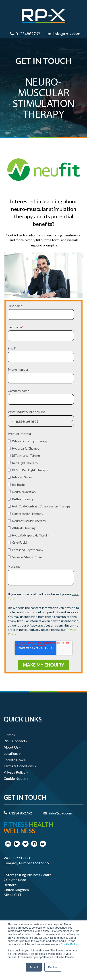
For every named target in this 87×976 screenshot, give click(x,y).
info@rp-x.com (67, 34)
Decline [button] (53, 967)
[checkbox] (42, 498)
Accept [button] (34, 967)
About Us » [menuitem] (12, 747)
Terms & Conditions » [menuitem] (20, 766)
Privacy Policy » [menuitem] (16, 772)
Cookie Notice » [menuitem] (16, 778)
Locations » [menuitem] (12, 753)
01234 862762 (20, 813)
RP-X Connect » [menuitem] (16, 741)
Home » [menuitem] (10, 734)
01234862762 (28, 34)
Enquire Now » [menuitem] (15, 759)
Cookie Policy (69, 944)
